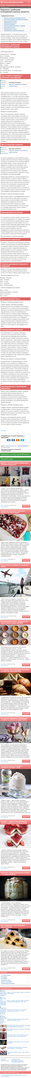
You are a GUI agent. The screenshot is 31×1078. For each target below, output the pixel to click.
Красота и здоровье (6, 981)
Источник (3, 430)
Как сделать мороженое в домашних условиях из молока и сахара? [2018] (14, 719)
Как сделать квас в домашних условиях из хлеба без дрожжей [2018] (15, 670)
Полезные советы (6, 980)
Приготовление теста (9, 27)
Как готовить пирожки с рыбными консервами (16, 19)
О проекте (3, 1059)
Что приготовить (6, 975)
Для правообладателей (18, 1061)
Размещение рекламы (17, 1060)
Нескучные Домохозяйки (13, 2)
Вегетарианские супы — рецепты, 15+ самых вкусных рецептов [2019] (14, 622)
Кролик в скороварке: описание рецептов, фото (18, 85)
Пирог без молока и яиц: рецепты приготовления (18, 151)
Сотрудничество (16, 1059)
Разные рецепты (4, 506)
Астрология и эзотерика (8, 983)
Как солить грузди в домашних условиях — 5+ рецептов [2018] (15, 873)
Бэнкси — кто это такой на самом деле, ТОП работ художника (15, 463)
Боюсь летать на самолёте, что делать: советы (15, 566)
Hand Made (4, 978)
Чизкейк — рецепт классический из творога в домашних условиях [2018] (14, 822)
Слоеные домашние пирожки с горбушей (14, 26)
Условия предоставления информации (11, 1075)
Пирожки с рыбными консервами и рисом (15, 18)
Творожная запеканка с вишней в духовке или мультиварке (13, 511)
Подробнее (26, 506)
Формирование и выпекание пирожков (14, 30)
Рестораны (4, 977)
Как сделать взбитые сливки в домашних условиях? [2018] (12, 766)
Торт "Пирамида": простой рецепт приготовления (13, 926)
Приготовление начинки (10, 21)
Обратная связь (5, 1060)
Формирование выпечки (10, 22)
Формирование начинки (10, 29)
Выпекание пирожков (9, 24)
